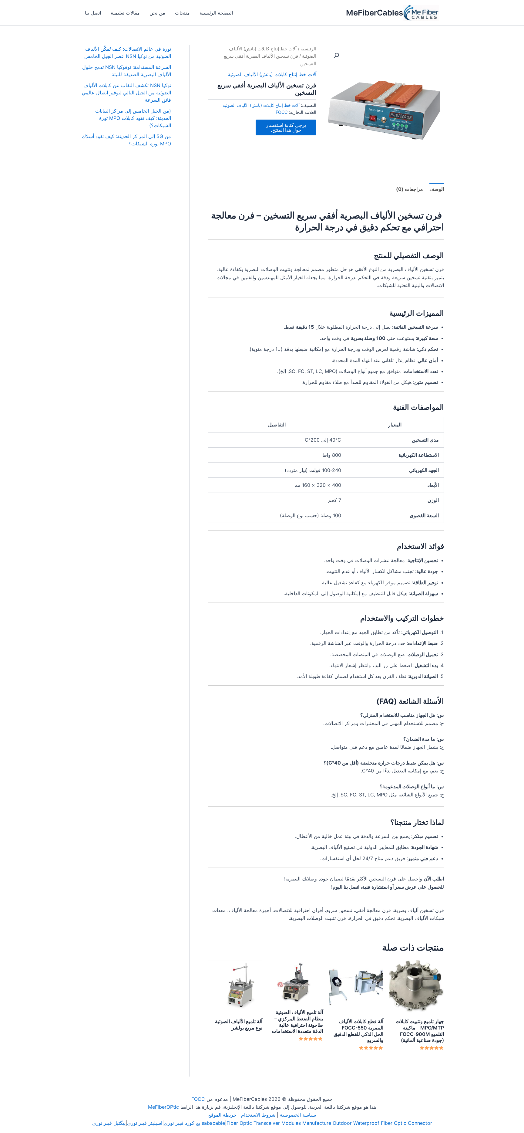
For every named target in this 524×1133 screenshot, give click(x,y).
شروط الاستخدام (258, 1115)
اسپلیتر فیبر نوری (144, 1123)
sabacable (213, 1123)
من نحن (157, 13)
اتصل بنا (93, 13)
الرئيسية (308, 49)
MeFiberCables (374, 12)
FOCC (281, 112)
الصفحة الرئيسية (216, 13)
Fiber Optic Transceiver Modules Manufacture (279, 1123)
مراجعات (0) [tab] (409, 189)
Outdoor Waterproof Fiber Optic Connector (382, 1123)
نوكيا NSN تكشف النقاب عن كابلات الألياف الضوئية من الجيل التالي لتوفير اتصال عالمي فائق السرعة (126, 92)
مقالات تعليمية (125, 13)
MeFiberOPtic (163, 1107)
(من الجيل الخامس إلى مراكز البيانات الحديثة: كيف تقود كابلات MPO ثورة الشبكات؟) (133, 118)
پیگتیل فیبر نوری (109, 1123)
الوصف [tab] (436, 189)
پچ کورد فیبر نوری (182, 1123)
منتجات (182, 13)
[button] (336, 55)
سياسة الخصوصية (298, 1115)
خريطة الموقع (222, 1115)
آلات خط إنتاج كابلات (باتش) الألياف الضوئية (272, 74)
